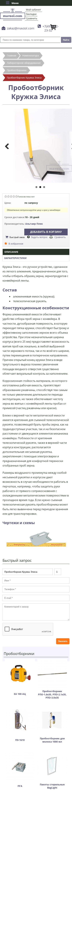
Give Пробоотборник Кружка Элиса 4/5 (13, 196)
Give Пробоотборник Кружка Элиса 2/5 (8, 196)
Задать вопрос (39, 237)
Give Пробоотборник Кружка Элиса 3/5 (11, 196)
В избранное (16, 243)
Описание (11, 251)
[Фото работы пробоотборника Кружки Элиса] (36, 550)
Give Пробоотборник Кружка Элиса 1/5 (5, 196)
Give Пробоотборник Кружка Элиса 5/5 (16, 196)
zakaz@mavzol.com (20, 28)
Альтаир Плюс (34, 223)
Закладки (31, 14)
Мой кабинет (33, 9)
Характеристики (15, 258)
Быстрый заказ (17, 237)
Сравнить (31, 18)
